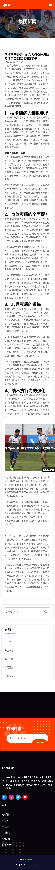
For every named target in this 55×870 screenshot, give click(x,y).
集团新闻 (9, 659)
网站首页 (6, 814)
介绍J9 (8, 642)
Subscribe (39, 743)
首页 (20, 27)
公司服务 (9, 667)
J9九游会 (33, 864)
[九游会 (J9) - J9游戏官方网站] (27, 859)
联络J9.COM (11, 676)
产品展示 (9, 650)
